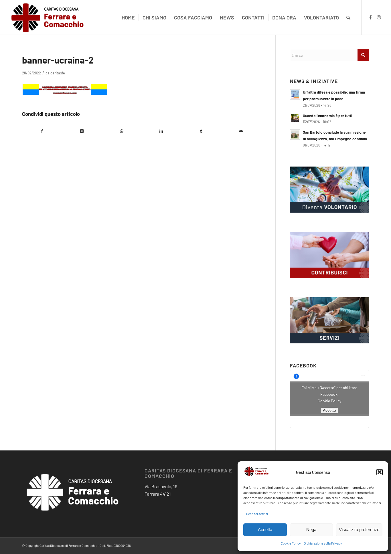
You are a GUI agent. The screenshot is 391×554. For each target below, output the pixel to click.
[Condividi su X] (82, 131)
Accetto (329, 410)
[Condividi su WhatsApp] (121, 131)
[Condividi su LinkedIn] (161, 131)
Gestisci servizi (257, 514)
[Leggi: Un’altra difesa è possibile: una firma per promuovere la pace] (295, 94)
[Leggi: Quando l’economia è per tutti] (295, 118)
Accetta (265, 529)
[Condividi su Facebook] (42, 131)
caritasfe (57, 73)
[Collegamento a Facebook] (370, 17)
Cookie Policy (291, 543)
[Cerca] (348, 17)
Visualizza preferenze (359, 529)
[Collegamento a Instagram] (379, 17)
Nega (311, 529)
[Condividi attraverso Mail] (241, 131)
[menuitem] (128, 17)
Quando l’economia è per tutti (327, 115)
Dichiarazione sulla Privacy (323, 543)
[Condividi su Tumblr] (201, 131)
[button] (379, 472)
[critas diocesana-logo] (48, 17)
